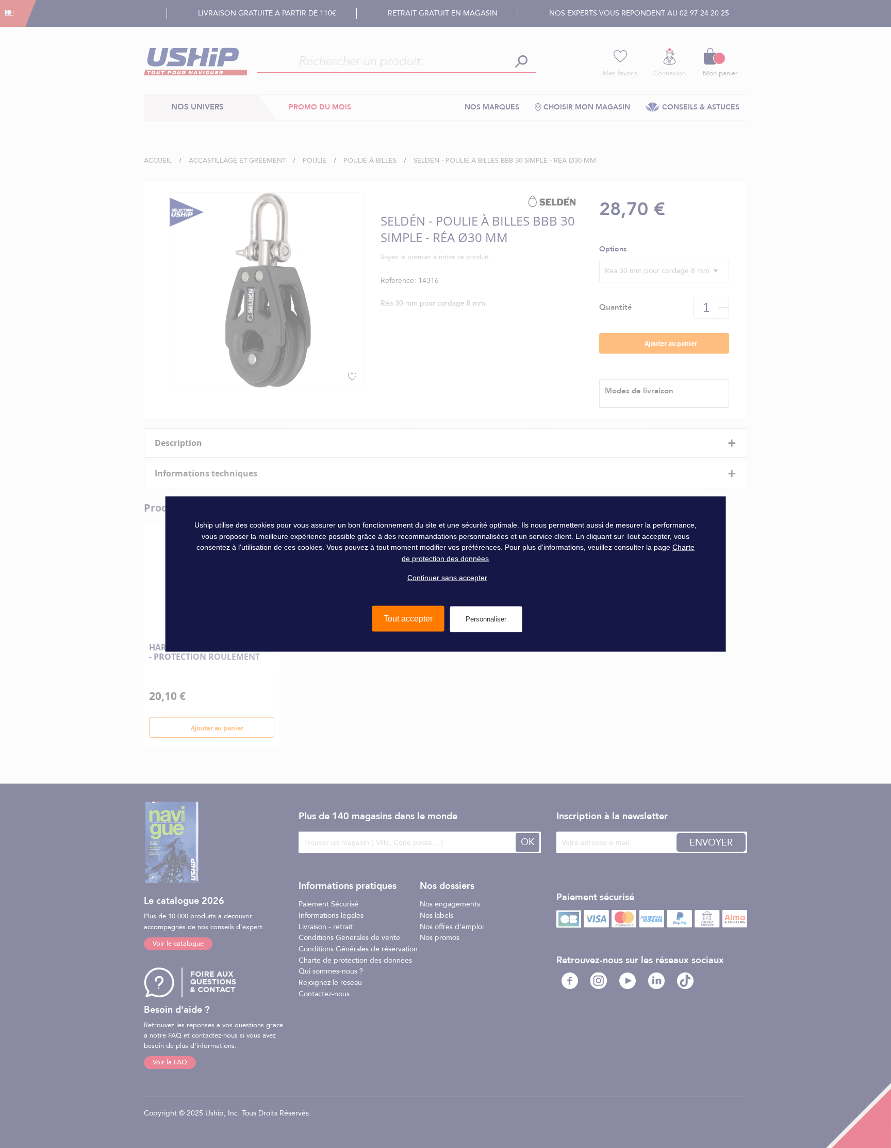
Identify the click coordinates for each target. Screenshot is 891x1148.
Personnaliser (486, 619)
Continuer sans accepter (447, 577)
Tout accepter (408, 618)
